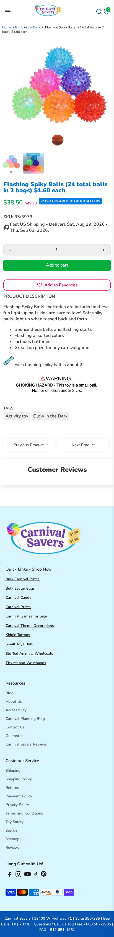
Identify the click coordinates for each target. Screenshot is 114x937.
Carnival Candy (18, 597)
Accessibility (16, 710)
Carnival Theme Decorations (30, 625)
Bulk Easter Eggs (20, 588)
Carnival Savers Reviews (26, 744)
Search (11, 830)
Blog (10, 693)
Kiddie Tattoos (18, 634)
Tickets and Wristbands (26, 663)
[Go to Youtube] (27, 875)
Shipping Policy (19, 779)
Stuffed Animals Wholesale (29, 653)
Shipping (13, 770)
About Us (14, 701)
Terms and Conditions (24, 813)
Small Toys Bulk (19, 644)
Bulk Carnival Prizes (23, 579)
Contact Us (15, 727)
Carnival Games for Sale (26, 616)
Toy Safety (15, 821)
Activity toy (17, 416)
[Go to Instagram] (18, 875)
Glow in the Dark (27, 27)
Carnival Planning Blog (25, 718)
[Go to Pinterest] (43, 875)
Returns (12, 787)
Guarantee (14, 735)
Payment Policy (19, 796)
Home (6, 27)
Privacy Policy (17, 804)
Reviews (13, 847)
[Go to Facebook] (10, 875)
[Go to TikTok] (36, 875)
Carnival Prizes (18, 606)
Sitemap (12, 839)
